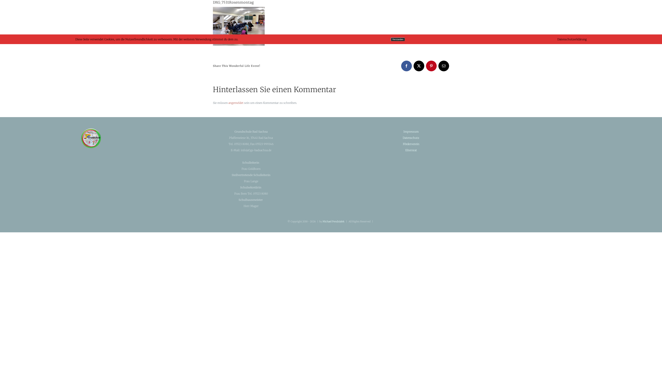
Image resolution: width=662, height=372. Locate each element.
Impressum (411, 131)
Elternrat (411, 150)
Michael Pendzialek (333, 221)
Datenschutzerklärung (572, 39)
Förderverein (411, 144)
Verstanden (397, 39)
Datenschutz (411, 138)
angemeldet (235, 103)
